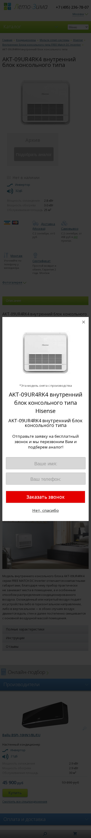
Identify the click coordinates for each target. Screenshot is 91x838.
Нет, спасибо (45, 510)
